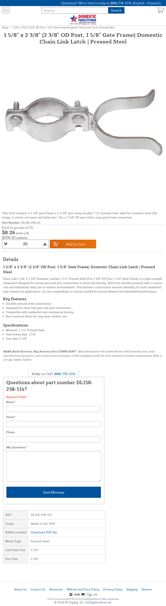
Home (5, 27)
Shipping (132, 589)
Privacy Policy (112, 589)
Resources (56, 589)
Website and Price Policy (83, 589)
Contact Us (38, 589)
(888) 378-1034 (64, 374)
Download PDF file (44, 532)
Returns (147, 589)
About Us (20, 589)
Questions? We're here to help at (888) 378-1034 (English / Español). (111, 3)
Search (116, 10)
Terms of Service (107, 599)
